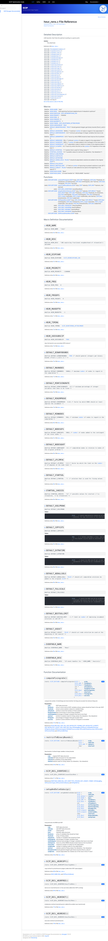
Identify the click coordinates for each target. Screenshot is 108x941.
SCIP (33, 2)
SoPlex (38, 2)
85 (53, 499)
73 (53, 346)
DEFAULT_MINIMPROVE (57, 136)
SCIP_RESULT (92, 191)
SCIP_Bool (68, 183)
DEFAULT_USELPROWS (56, 154)
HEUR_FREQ (53, 117)
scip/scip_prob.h (56, 89)
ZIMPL (44, 2)
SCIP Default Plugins (60, 24)
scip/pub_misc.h (55, 59)
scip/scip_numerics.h (57, 85)
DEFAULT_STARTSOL (56, 150)
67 (53, 261)
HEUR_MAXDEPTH (55, 121)
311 (54, 778)
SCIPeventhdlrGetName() (62, 782)
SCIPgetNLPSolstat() (92, 727)
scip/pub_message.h (56, 57)
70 (53, 302)
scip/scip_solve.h (56, 92)
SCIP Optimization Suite (16, 2)
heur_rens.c (55, 46)
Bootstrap (34, 937)
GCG (53, 2)
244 (54, 764)
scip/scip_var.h (55, 98)
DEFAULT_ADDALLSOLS (57, 160)
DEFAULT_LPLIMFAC (56, 146)
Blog (86, 2)
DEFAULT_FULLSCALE (56, 163)
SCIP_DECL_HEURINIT (64, 209)
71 (53, 316)
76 (53, 361)
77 (53, 376)
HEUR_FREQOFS (54, 119)
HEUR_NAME (53, 109)
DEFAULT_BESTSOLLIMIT (57, 165)
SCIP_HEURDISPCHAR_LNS (69, 113)
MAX (56, 725)
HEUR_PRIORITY (54, 115)
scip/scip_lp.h (55, 75)
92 (53, 622)
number (78, 131)
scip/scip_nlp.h (55, 80)
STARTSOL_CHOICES (56, 152)
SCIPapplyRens (62, 200)
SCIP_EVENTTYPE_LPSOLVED (72, 781)
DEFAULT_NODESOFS (56, 142)
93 (53, 637)
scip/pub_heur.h (55, 56)
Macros (99, 17)
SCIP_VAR (79, 180)
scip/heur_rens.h (56, 52)
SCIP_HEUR (61, 193)
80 (53, 422)
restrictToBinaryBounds (65, 185)
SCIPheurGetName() (68, 874)
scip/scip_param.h (56, 87)
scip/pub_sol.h (55, 61)
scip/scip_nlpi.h (56, 82)
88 (53, 567)
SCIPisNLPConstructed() (72, 729)
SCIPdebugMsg (76, 727)
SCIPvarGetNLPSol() (62, 731)
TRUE (64, 125)
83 (53, 468)
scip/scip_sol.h (55, 91)
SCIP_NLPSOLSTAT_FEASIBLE (74, 725)
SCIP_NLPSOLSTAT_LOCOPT (52, 727)
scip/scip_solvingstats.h (58, 94)
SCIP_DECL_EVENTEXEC (65, 189)
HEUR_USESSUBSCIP (56, 125)
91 (53, 607)
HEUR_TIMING (54, 123)
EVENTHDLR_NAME (55, 171)
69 (53, 288)
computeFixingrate (63, 180)
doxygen (64, 934)
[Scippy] (103, 8)
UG (49, 2)
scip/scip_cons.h (56, 66)
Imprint (47, 936)
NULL (58, 725)
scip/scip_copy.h (56, 68)
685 (54, 871)
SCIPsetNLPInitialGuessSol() (87, 729)
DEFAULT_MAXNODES (56, 131)
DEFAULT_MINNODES (56, 140)
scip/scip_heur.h (56, 73)
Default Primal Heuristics (49, 25)
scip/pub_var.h (55, 63)
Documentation (94, 2)
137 (54, 722)
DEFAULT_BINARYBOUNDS (58, 127)
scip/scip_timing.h (56, 96)
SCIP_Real (93, 180)
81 (53, 438)
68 (53, 275)
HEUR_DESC (53, 111)
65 (53, 232)
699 (54, 890)
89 (53, 582)
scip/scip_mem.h (55, 77)
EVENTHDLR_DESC (55, 173)
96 (53, 651)
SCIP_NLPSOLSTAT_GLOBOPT (90, 725)
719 (54, 907)
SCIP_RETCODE (52, 180)
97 (53, 665)
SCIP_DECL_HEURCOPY (65, 205)
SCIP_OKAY (63, 727)
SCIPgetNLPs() (75, 782)
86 (53, 521)
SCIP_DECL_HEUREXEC (65, 211)
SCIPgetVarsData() (50, 729)
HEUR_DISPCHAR (55, 113)
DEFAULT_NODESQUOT (57, 144)
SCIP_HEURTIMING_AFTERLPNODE (69, 123)
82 (53, 453)
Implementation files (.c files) (50, 24)
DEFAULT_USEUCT (55, 167)
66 (53, 248)
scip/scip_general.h (57, 71)
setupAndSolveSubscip (65, 191)
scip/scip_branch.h (56, 64)
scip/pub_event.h (56, 54)
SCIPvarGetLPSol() (49, 731)
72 (53, 329)
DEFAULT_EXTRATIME (56, 158)
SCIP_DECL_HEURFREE (64, 207)
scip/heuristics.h (56, 50)
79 (53, 407)
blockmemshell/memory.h (58, 49)
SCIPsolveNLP (98, 729)
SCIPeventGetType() (50, 782)
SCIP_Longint (62, 196)
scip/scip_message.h (57, 78)
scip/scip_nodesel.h (57, 84)
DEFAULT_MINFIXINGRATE (57, 133)
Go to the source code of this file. (53, 101)
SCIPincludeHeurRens (64, 213)
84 (53, 484)
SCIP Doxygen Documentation (12, 11)
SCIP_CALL (63, 725)
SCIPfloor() (84, 727)
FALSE (67, 160)
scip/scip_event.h (56, 70)
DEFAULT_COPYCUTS (56, 156)
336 (54, 855)
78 (53, 392)
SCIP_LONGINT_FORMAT (86, 781)
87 (53, 544)
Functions (104, 17)
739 (54, 923)
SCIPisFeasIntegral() (60, 729)
